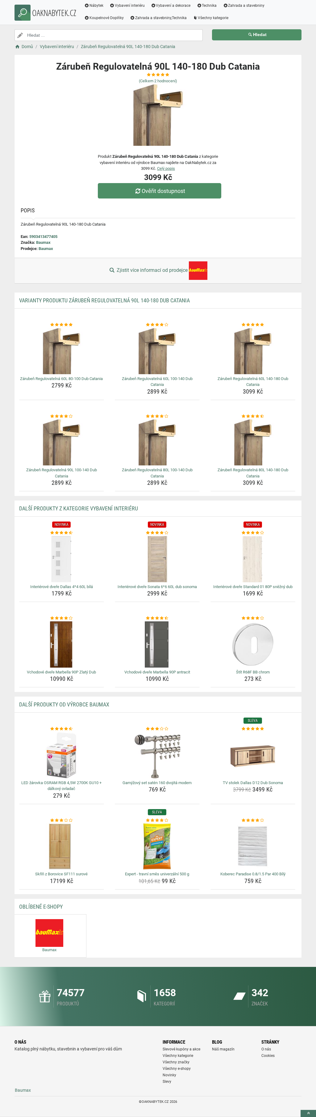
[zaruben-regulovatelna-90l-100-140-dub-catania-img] (61, 442)
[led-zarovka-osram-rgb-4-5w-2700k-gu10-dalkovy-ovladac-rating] (61, 729)
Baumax (43, 242)
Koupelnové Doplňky (106, 18)
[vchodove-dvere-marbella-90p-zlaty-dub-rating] (61, 618)
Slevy (167, 1081)
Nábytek (96, 5)
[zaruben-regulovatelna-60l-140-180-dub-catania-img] (253, 351)
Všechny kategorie (213, 18)
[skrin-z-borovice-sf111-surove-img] (61, 846)
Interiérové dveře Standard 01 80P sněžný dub (253, 586)
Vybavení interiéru (130, 5)
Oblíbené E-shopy (41, 906)
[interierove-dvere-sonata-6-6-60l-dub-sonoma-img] (157, 559)
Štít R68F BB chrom (253, 672)
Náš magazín (223, 1049)
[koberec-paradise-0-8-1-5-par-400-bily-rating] (253, 820)
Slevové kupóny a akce (181, 1049)
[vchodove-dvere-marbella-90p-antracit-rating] (157, 618)
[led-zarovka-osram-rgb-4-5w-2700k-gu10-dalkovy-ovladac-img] (61, 755)
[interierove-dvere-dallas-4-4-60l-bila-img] (61, 559)
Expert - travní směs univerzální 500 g (157, 874)
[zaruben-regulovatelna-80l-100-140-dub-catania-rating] (157, 416)
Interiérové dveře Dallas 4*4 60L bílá (61, 586)
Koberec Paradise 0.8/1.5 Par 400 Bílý (252, 874)
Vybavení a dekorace (173, 5)
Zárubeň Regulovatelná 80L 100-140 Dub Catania (157, 473)
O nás (266, 1049)
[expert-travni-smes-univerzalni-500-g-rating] (157, 820)
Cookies (268, 1056)
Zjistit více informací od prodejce (152, 270)
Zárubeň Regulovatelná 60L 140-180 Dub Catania (253, 381)
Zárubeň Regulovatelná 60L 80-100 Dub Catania (61, 378)
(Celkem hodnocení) (158, 81)
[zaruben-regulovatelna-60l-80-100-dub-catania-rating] (61, 325)
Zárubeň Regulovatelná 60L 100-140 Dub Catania (157, 381)
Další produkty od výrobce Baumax (64, 704)
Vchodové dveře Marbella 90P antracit (157, 672)
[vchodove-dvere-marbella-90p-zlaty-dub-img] (61, 644)
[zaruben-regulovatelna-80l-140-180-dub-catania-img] (253, 442)
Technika (209, 5)
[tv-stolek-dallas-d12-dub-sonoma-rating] (253, 729)
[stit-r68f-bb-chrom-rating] (253, 618)
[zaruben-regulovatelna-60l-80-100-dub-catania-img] (61, 351)
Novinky (169, 1075)
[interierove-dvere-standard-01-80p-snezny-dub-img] (253, 559)
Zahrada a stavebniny (246, 5)
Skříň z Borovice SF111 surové (61, 874)
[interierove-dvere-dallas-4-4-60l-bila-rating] (61, 533)
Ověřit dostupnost (163, 191)
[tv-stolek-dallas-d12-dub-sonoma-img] (253, 755)
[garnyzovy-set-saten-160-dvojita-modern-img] (157, 755)
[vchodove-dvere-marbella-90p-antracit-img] (157, 644)
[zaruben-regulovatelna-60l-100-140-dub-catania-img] (157, 351)
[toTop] (308, 1113)
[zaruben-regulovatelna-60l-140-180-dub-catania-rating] (253, 325)
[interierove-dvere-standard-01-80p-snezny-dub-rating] (253, 533)
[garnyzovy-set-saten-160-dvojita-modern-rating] (157, 729)
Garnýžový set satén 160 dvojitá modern (157, 782)
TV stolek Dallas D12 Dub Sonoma (253, 782)
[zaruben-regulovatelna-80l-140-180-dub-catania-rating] (253, 416)
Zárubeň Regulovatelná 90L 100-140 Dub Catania (61, 473)
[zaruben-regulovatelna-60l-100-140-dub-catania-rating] (157, 325)
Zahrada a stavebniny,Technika (161, 18)
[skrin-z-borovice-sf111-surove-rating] (61, 820)
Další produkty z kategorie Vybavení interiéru (78, 508)
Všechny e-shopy (177, 1068)
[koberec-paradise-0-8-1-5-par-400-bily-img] (253, 846)
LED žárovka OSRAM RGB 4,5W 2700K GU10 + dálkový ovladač (61, 785)
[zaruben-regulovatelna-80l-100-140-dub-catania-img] (157, 442)
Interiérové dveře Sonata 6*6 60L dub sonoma (157, 586)
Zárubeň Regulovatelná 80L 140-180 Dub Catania (253, 473)
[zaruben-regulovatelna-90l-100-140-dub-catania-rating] (61, 416)
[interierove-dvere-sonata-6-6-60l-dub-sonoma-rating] (157, 533)
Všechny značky (176, 1062)
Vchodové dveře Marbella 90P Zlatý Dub (61, 672)
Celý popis (166, 168)
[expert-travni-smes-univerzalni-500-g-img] (157, 846)
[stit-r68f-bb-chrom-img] (253, 644)
